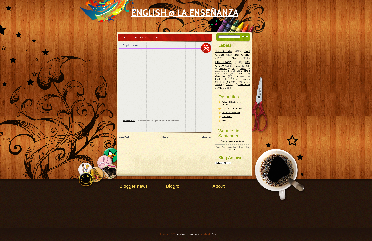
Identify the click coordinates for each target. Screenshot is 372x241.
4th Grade (232, 58)
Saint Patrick (240, 79)
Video (222, 87)
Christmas (223, 69)
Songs (229, 84)
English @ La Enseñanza (184, 12)
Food (224, 73)
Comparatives (220, 71)
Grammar (220, 76)
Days (230, 71)
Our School (140, 37)
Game (240, 73)
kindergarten (221, 79)
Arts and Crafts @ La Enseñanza (231, 103)
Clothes (243, 69)
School (218, 82)
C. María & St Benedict (232, 108)
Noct (214, 234)
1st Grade (223, 51)
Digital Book (243, 71)
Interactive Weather (231, 112)
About (156, 37)
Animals (237, 66)
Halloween (239, 76)
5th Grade (223, 62)
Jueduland (227, 116)
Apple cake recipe (129, 121)
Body (248, 66)
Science (231, 82)
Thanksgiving (244, 84)
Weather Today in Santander (232, 141)
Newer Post (123, 137)
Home (124, 37)
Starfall (225, 120)
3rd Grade (242, 54)
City (233, 69)
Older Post (207, 137)
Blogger (232, 149)
